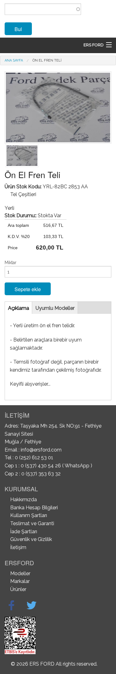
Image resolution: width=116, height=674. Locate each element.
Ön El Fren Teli (47, 60)
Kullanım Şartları (28, 515)
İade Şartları (23, 531)
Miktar (10, 262)
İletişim (18, 547)
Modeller (20, 573)
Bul (18, 29)
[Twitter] (32, 605)
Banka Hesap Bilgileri (34, 508)
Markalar (20, 581)
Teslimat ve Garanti (32, 523)
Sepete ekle (28, 289)
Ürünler (18, 589)
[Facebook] (11, 605)
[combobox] (43, 9)
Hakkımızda (23, 499)
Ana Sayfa (14, 60)
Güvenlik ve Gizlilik (31, 539)
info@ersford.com (41, 450)
